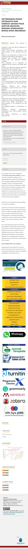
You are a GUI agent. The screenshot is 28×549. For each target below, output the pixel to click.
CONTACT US (14, 285)
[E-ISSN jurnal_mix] (8, 328)
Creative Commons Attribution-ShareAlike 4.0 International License (13, 512)
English (4, 436)
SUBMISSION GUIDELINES (14, 291)
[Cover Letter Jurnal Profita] (14, 362)
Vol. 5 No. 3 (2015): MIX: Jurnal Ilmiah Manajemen (12, 11)
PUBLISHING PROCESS (14, 306)
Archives (8, 8)
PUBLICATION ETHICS (14, 308)
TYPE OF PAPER (14, 294)
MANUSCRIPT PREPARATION (14, 296)
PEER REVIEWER (14, 282)
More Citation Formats (9, 142)
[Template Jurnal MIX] (14, 353)
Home (3, 8)
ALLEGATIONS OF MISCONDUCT (14, 310)
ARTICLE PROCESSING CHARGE (14, 299)
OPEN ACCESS (14, 324)
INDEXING (14, 322)
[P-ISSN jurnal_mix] (19, 328)
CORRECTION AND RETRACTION (14, 317)
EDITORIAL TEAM (14, 280)
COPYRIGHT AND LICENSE (14, 313)
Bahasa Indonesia (7, 434)
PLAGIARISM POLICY (14, 315)
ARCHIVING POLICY (14, 319)
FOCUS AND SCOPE (14, 303)
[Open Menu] (1, 3)
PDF (5, 121)
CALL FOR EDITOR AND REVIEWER (14, 287)
